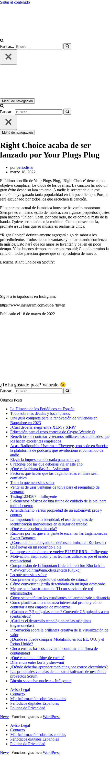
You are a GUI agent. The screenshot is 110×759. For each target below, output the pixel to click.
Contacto (17, 694)
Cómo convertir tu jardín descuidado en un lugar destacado (57, 584)
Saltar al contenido (15, 2)
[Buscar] (2, 41)
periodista (24, 167)
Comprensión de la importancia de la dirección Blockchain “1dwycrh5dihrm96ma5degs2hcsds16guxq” (57, 567)
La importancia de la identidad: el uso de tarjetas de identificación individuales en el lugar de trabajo (51, 521)
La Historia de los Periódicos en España (42, 409)
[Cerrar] (8, 57)
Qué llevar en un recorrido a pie (35, 547)
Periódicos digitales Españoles (34, 703)
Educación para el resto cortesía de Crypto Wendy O (52, 432)
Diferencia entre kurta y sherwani (37, 662)
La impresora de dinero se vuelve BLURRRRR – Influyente (59, 552)
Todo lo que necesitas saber (32, 482)
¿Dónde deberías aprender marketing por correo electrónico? (59, 667)
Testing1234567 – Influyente (33, 496)
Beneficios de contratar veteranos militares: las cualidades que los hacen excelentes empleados (59, 438)
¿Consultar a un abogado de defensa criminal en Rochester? (58, 542)
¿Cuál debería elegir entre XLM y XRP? (43, 427)
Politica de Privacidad (27, 708)
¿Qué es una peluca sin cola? (33, 528)
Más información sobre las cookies (38, 699)
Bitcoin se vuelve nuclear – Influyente (40, 681)
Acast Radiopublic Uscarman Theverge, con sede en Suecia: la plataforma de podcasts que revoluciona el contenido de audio (59, 450)
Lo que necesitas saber (28, 575)
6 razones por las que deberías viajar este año (46, 464)
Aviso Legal (20, 689)
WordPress (51, 716)
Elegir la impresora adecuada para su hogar (45, 459)
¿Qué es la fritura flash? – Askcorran (39, 469)
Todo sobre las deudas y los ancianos (40, 413)
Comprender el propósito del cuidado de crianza (48, 579)
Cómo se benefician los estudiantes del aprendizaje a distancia (60, 598)
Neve (4, 716)
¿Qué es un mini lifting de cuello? (37, 658)
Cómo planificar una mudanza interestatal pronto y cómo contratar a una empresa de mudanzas (56, 604)
